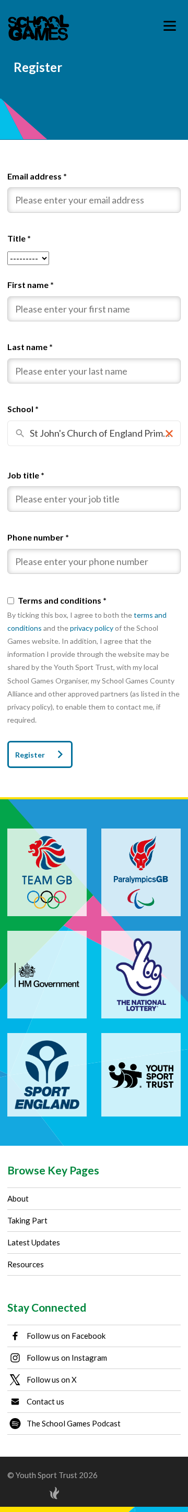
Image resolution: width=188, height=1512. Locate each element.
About (18, 1198)
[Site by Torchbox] (33, 1492)
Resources (25, 1264)
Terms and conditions (62, 600)
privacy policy (91, 627)
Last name (30, 347)
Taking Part (27, 1220)
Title (19, 238)
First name (30, 285)
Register (30, 754)
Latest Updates (33, 1242)
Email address (37, 176)
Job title (25, 475)
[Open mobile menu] (170, 26)
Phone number (38, 537)
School (23, 409)
